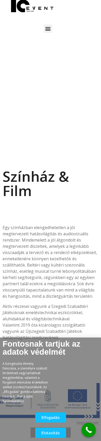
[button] (48, 28)
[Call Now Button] (89, 430)
